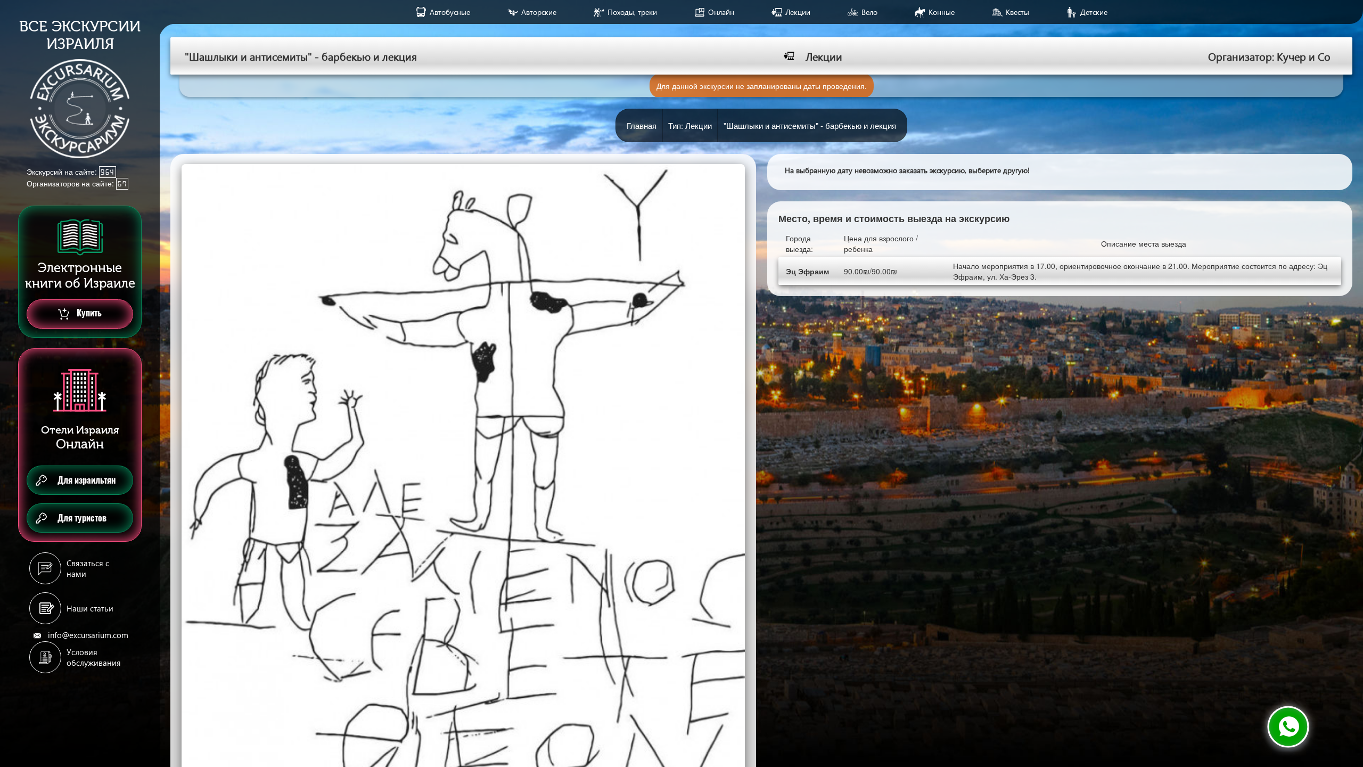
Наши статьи (90, 608)
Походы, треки (632, 12)
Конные (942, 12)
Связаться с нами (88, 568)
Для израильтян (87, 480)
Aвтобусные (450, 12)
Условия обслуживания (94, 657)
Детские (1093, 12)
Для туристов (82, 518)
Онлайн (721, 12)
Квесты (1017, 12)
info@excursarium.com (88, 635)
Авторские (538, 12)
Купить (88, 313)
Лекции (797, 12)
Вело (869, 12)
